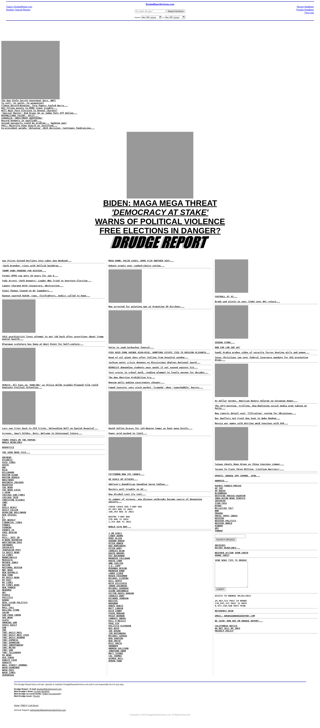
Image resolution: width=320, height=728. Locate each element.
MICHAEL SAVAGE (117, 636)
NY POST (7, 580)
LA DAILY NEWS (11, 552)
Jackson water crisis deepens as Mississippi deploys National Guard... (154, 362)
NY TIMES (7, 582)
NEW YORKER (9, 587)
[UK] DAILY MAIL (12, 632)
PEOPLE (6, 595)
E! (3, 517)
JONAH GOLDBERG (117, 586)
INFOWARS (7, 545)
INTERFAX (220, 500)
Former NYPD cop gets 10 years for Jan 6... (30, 275)
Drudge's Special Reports (18, 10)
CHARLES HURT (116, 596)
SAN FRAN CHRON (11, 615)
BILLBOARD (8, 472)
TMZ (4, 630)
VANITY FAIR (9, 660)
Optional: (138, 17)
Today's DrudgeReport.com (19, 7)
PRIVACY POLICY (224, 631)
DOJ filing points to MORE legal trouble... (29, 108)
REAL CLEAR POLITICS (15, 602)
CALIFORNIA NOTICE (226, 626)
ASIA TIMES (9, 462)
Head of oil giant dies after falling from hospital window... (148, 357)
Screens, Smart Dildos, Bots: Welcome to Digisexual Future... (42, 433)
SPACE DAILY (9, 625)
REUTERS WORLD (223, 523)
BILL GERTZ (115, 581)
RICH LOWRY (115, 611)
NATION (6, 565)
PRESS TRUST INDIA (226, 515)
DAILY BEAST (9, 507)
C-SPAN (6, 492)
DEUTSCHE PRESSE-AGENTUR (230, 495)
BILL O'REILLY (117, 621)
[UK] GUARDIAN (11, 642)
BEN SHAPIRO (115, 638)
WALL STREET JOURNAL (15, 665)
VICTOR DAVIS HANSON (121, 593)
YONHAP (219, 530)
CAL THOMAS (115, 656)
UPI (217, 528)
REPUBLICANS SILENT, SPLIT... (20, 115)
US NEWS (7, 655)
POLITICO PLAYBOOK (119, 626)
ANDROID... (221, 480)
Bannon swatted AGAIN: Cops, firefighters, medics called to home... (46, 295)
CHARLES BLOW (116, 551)
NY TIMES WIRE (11, 585)
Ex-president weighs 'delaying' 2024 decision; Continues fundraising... (48, 128)
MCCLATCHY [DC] (224, 508)
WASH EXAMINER (11, 667)
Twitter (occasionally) (51, 694)
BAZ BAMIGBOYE (117, 545)
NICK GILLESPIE (117, 583)
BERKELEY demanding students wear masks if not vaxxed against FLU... (153, 367)
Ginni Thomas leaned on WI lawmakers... (27, 290)
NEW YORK (7, 575)
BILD (5, 470)
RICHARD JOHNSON (118, 598)
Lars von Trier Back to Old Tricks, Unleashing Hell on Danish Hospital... (50, 428)
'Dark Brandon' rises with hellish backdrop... (32, 265)
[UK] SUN (7, 650)
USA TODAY (8, 657)
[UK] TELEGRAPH (11, 652)
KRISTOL (113, 601)
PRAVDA (219, 513)
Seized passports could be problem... (25, 123)
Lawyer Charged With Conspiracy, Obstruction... (33, 285)
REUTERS (219, 518)
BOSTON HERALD (11, 477)
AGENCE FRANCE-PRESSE (228, 485)
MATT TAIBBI (115, 653)
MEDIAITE (7, 560)
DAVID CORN (115, 561)
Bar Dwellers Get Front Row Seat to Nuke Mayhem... (247, 418)
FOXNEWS (7, 527)
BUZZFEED (7, 485)
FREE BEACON (9, 532)
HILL (5, 535)
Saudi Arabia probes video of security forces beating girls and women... (262, 352)
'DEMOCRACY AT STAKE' (160, 212)
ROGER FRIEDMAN (117, 576)
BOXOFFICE (8, 447)
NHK (217, 510)
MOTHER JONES (10, 562)
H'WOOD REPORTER (12, 540)
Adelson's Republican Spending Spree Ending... (138, 484)
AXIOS (5, 465)
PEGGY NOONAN (116, 616)
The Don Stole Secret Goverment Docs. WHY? (28, 101)
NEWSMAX (7, 590)
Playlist (36, 696)
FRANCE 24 (8, 530)
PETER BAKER (115, 543)
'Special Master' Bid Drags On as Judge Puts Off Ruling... (39, 113)
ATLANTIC (7, 460)
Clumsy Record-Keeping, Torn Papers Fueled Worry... (34, 105)
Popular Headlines (305, 10)
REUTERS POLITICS (225, 520)
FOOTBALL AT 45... (226, 296)
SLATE (5, 620)
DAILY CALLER (10, 510)
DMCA (24, 705)
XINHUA (219, 525)
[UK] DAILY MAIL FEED (15, 635)
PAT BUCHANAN (116, 556)
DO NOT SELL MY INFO (227, 628)
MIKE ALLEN (115, 538)
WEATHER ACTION (224, 553)
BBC (4, 467)
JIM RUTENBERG (117, 633)
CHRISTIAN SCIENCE (13, 500)
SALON (5, 612)
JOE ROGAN (114, 631)
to (163, 17)
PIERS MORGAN (116, 613)
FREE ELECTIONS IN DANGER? (160, 230)
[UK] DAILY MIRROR (13, 637)
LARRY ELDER (115, 573)
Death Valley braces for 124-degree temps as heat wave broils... (150, 428)
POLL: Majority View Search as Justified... (29, 125)
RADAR (5, 600)
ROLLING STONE (11, 610)
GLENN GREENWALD (118, 591)
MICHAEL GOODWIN (118, 588)
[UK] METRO (9, 647)
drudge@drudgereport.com (49, 689)
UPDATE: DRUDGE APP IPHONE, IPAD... (237, 475)
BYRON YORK (115, 661)
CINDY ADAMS (115, 535)
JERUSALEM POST (11, 550)
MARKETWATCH (9, 557)
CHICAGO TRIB (10, 497)
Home (17, 705)
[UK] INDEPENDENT (13, 645)
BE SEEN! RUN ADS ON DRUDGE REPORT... (239, 621)
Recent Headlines (305, 7)
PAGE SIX (113, 623)
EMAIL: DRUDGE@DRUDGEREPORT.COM (235, 616)
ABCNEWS (7, 457)
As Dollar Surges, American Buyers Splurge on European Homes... (256, 401)
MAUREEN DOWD (116, 571)
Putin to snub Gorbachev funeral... (131, 347)
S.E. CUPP (114, 566)
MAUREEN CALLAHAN (119, 558)
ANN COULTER (115, 563)
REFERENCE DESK (224, 611)
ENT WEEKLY (9, 520)
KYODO (218, 505)
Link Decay (33, 705)
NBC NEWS (7, 570)
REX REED (113, 628)
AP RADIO (220, 490)
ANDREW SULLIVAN (118, 648)
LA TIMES (7, 555)
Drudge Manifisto (42, 691)
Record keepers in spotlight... (21, 120)
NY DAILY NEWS (11, 577)
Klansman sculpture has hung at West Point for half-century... (43, 344)
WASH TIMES (9, 672)
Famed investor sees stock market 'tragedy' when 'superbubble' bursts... (155, 387)
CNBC (5, 502)
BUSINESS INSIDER (13, 482)
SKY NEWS (7, 617)
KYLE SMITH (115, 643)
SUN (4, 627)
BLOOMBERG (221, 493)
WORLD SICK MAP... (119, 526)
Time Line (309, 13)
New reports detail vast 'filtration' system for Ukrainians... (255, 413)
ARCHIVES (220, 545)
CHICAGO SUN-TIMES (13, 495)
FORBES (6, 525)
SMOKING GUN (9, 622)
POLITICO (7, 597)
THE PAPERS (29, 440)
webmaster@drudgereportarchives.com (48, 710)
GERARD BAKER (116, 540)
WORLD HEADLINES (12, 442)
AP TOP (219, 488)
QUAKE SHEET (222, 555)
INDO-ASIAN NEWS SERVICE (230, 498)
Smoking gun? (59, 123)
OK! (4, 592)
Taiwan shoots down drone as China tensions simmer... (249, 464)
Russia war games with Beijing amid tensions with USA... (251, 423)
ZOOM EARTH (241, 553)
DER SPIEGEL (9, 515)
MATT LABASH (115, 608)
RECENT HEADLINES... (227, 548)
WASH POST (8, 670)
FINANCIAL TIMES (12, 522)
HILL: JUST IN (11, 537)
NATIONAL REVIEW (12, 567)
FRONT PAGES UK (11, 440)
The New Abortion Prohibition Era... (131, 377)
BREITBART (8, 480)
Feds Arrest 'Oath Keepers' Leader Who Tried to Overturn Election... (47, 280)
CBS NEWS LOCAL (11, 490)
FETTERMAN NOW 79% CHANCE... (126, 474)
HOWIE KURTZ (115, 606)
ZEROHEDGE (8, 675)
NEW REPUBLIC (10, 572)
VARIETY (7, 662)
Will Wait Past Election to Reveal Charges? (29, 110)
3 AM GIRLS (115, 533)
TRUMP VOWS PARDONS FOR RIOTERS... (24, 270)
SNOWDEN (113, 646)
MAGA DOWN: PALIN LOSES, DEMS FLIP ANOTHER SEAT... (141, 260)
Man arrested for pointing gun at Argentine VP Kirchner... (146, 306)
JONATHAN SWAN (117, 651)
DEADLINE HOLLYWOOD (14, 512)
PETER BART (115, 548)
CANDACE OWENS (117, 618)
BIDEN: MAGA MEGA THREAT (160, 203)
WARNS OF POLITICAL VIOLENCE (160, 221)
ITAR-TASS (221, 503)
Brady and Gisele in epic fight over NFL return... (247, 301)
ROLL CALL (8, 607)
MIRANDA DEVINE (117, 568)
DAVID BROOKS (116, 553)
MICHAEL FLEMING (118, 578)
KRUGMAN (113, 603)
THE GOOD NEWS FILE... (16, 452)
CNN (4, 505)
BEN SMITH (114, 641)
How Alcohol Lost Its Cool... (127, 494)
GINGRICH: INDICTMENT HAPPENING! (22, 118)
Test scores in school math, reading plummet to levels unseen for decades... (158, 372)
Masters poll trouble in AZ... (127, 489)
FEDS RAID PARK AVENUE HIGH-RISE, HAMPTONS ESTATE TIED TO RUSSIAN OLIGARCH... (159, 352)
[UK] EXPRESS (10, 640)
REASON (6, 605)
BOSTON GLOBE (10, 475)
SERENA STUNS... (225, 342)
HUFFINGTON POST (12, 542)
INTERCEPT (8, 547)
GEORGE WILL (115, 658)
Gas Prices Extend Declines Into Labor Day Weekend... (37, 260)
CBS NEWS (7, 487)
